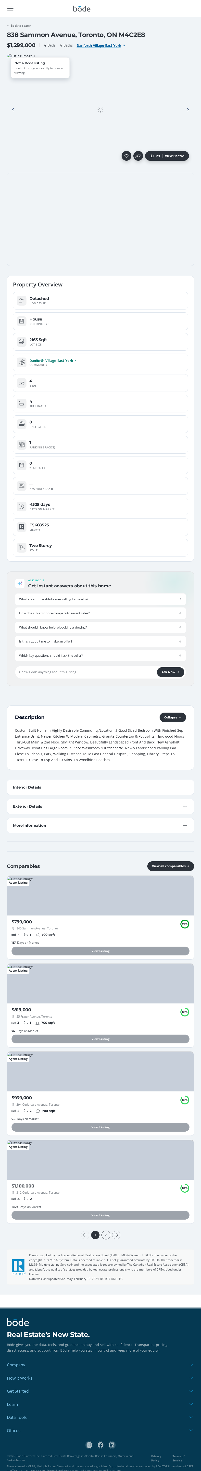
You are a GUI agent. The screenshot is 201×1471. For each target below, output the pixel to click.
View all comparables (169, 866)
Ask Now (168, 672)
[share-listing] (138, 156)
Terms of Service (178, 1458)
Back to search (21, 26)
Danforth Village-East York (99, 45)
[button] (13, 109)
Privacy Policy (156, 1458)
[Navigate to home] (81, 8)
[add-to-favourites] (126, 156)
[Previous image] (13, 109)
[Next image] (187, 109)
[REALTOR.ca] (19, 1267)
